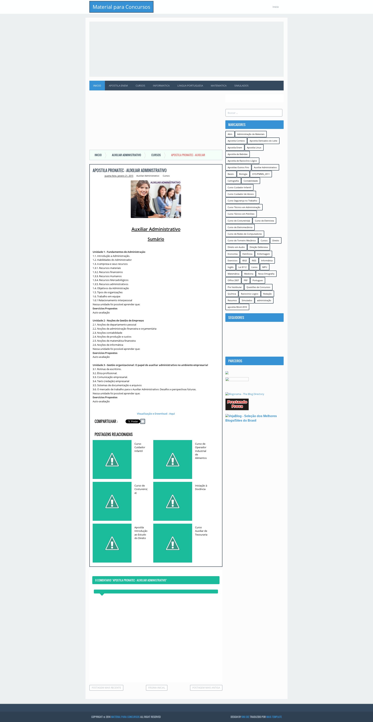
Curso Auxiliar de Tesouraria (201, 531)
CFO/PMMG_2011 (261, 173)
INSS (254, 260)
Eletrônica (247, 253)
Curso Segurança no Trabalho (242, 200)
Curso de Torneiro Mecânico (242, 240)
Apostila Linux (254, 147)
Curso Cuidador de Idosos (241, 194)
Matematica (219, 85)
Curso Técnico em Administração (244, 207)
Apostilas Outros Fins (238, 167)
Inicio (276, 7)
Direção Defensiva (259, 247)
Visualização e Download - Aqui (156, 413)
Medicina (248, 273)
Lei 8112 (242, 267)
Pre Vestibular (235, 287)
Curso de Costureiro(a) (140, 489)
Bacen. (231, 173)
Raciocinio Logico (249, 293)
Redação (267, 293)
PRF (246, 280)
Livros (254, 267)
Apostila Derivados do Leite (263, 140)
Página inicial (156, 687)
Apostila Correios (236, 140)
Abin (230, 134)
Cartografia (233, 180)
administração (264, 300)
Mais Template (274, 717)
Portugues (258, 280)
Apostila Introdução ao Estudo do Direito (140, 533)
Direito (275, 240)
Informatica (161, 85)
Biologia (243, 173)
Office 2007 (233, 280)
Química (232, 293)
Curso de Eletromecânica (240, 227)
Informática (267, 260)
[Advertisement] (186, 49)
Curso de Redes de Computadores (245, 233)
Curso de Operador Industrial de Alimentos (201, 451)
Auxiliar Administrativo (147, 175)
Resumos (232, 300)
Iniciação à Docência (201, 487)
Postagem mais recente (106, 687)
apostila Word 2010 (237, 306)
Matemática (233, 273)
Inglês (231, 267)
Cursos (140, 85)
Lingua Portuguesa (190, 85)
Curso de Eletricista (264, 220)
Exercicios (232, 260)
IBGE (244, 260)
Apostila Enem (118, 85)
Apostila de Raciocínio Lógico (242, 160)
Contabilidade (251, 180)
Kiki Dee (245, 717)
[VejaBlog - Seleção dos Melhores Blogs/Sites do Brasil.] (254, 418)
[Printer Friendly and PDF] (213, 422)
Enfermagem (263, 253)
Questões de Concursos (258, 287)
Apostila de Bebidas (238, 154)
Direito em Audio (236, 247)
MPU (264, 267)
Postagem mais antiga (206, 687)
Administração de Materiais (250, 134)
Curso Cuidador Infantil (139, 447)
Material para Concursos (121, 6)
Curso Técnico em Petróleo (241, 213)
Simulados (241, 85)
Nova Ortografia (266, 273)
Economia (233, 253)
